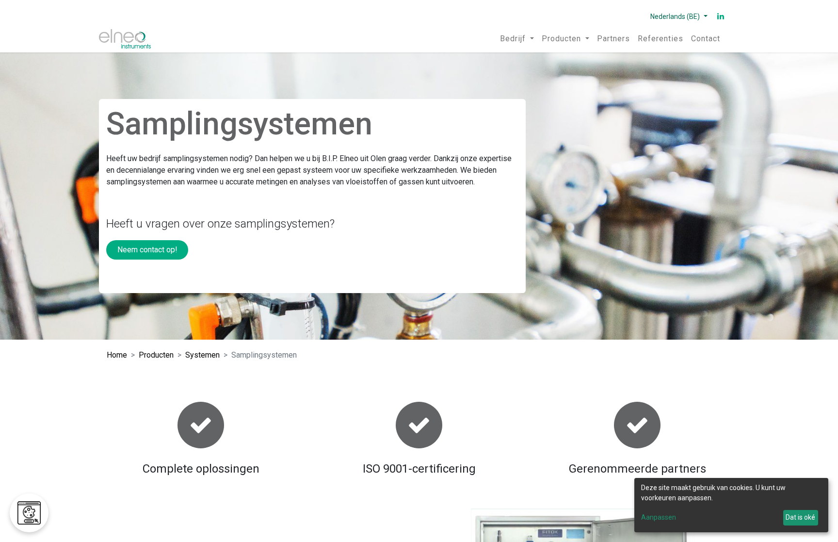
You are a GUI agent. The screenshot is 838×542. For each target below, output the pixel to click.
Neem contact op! (147, 249)
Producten (156, 355)
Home (117, 355)
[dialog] (731, 505)
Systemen (202, 355)
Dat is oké (800, 517)
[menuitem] (517, 39)
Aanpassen (658, 517)
